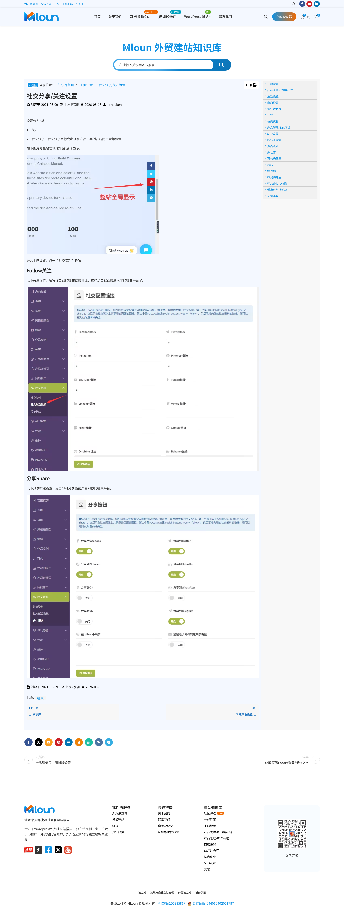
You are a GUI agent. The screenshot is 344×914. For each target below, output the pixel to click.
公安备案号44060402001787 (213, 903)
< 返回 (32, 85)
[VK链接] (99, 742)
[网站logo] (41, 16)
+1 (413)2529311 (72, 4)
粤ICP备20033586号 (173, 903)
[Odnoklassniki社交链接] (79, 742)
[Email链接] (49, 742)
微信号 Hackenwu (41, 4)
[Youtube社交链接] (309, 4)
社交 (40, 698)
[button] (251, 85)
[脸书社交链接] (302, 4)
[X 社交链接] (39, 742)
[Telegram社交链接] (109, 742)
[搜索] (266, 17)
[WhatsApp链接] (89, 742)
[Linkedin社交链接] (317, 4)
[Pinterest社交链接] (59, 742)
